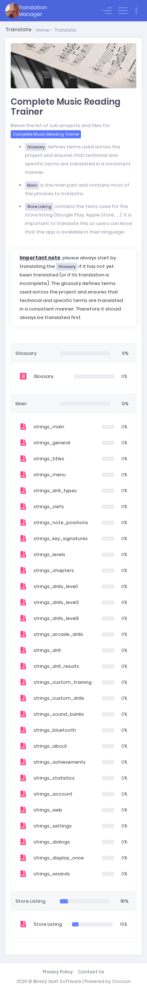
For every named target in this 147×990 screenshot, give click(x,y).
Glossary (44, 376)
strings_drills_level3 (56, 618)
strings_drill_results (56, 666)
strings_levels (49, 554)
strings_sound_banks (59, 714)
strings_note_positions (61, 522)
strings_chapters (54, 570)
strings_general (52, 443)
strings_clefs (49, 507)
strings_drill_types (55, 491)
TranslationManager (33, 11)
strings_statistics (54, 778)
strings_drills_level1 (56, 586)
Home (42, 30)
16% (123, 924)
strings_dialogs (52, 842)
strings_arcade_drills (58, 634)
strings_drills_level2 (56, 602)
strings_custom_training (63, 682)
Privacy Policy (58, 972)
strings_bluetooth (55, 730)
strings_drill (47, 650)
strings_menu (50, 475)
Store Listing (48, 924)
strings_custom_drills (59, 698)
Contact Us (91, 972)
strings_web (48, 810)
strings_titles (49, 459)
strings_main (49, 427)
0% (124, 376)
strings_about (50, 746)
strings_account (53, 794)
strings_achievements (60, 762)
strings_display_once (59, 858)
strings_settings (53, 826)
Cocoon (121, 981)
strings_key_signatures (61, 538)
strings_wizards (52, 874)
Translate (65, 30)
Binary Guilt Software (57, 981)
